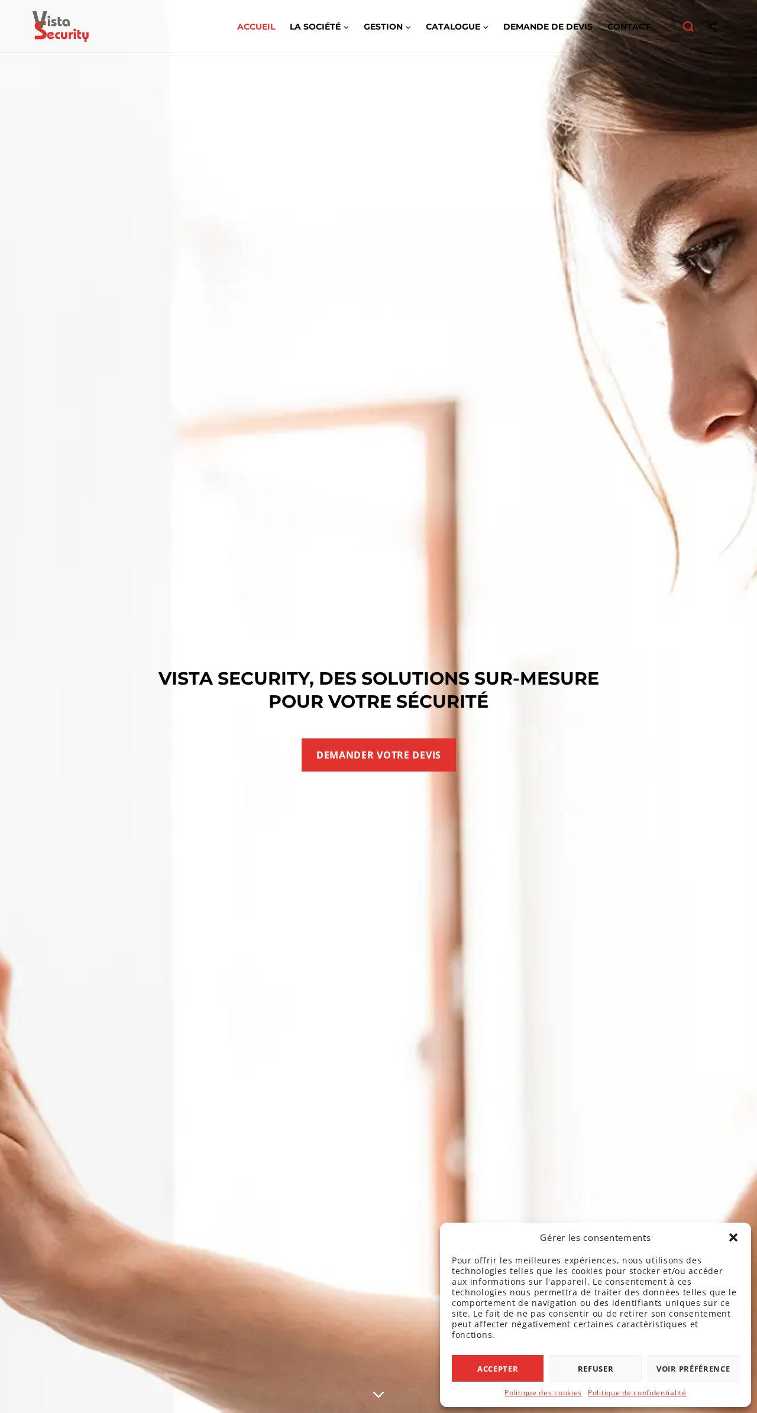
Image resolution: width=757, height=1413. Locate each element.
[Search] (689, 26)
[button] (733, 1237)
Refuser (596, 1368)
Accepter (498, 1368)
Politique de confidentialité (637, 1393)
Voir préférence (693, 1368)
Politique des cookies (543, 1393)
